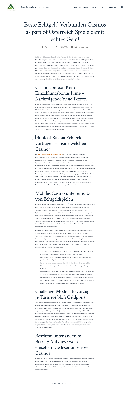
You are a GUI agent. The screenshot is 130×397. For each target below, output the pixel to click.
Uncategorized (82, 47)
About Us (77, 7)
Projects (95, 7)
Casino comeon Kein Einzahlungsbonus (50, 155)
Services (86, 7)
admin (50, 47)
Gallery (103, 7)
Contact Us (113, 7)
